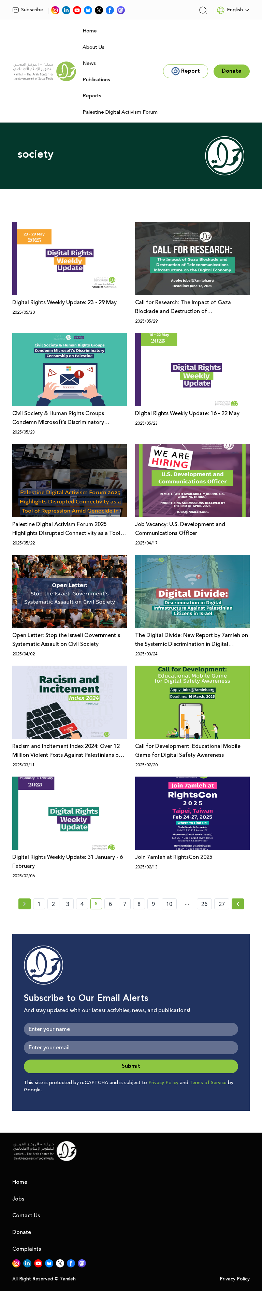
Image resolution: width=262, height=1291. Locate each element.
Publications (96, 80)
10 (169, 904)
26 (204, 904)
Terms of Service (208, 1083)
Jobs (18, 1199)
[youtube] (77, 10)
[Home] (44, 71)
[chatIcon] (121, 10)
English (235, 10)
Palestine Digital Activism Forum (120, 112)
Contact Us (26, 1215)
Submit (131, 1066)
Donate (21, 1232)
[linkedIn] (66, 10)
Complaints (26, 1249)
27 (222, 904)
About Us (93, 47)
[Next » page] (238, 903)
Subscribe (32, 10)
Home (90, 31)
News (89, 63)
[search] (203, 10)
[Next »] (238, 903)
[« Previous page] (24, 903)
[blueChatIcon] (88, 10)
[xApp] (99, 10)
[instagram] (55, 10)
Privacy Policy (163, 1083)
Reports (92, 96)
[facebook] (110, 10)
